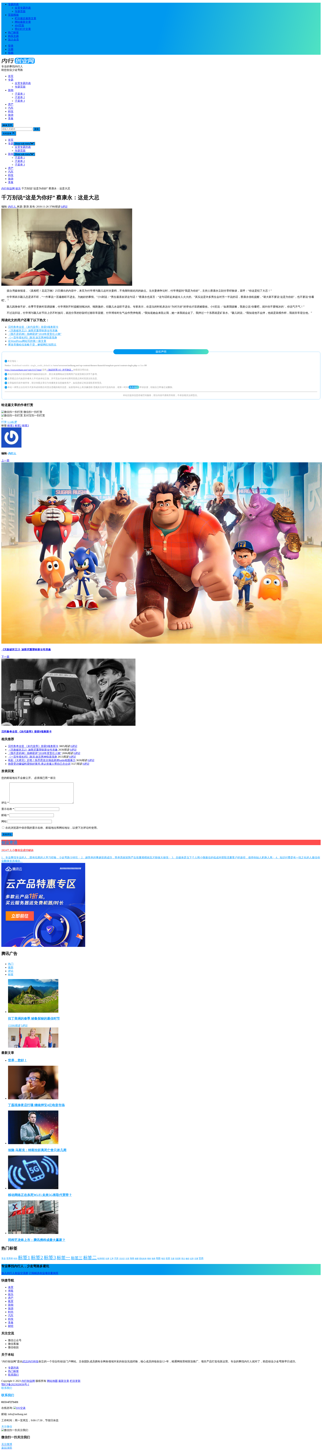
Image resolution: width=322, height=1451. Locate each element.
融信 (187, 1258)
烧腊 (137, 1258)
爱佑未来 (143, 1258)
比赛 (107, 1258)
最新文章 (63, 1380)
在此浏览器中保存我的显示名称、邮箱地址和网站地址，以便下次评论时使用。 (52, 827)
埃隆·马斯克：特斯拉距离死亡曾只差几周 (37, 1150)
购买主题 (13, 36)
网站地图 (52, 1380)
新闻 (10, 90)
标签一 (63, 1257)
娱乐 (18, 188)
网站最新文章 (23, 21)
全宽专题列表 (23, 7)
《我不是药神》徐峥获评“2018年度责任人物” (34, 334)
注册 (10, 49)
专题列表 (13, 4)
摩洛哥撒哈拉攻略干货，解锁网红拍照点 (32, 344)
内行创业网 (8, 188)
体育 (10, 1287)
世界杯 (9, 1258)
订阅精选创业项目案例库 (43, 1273)
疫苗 (168, 1258)
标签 (10, 974)
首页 (10, 76)
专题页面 (20, 11)
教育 (10, 1301)
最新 (10, 967)
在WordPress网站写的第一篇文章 (27, 341)
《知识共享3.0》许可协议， (59, 369)
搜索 (36, 129)
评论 (5, 802)
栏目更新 (75, 1380)
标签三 (77, 1258)
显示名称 (7, 809)
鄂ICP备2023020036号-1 (15, 1384)
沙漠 (127, 1258)
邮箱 (5, 815)
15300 (14, 1025)
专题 (10, 79)
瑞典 (153, 1258)
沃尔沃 (122, 1258)
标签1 (10, 425)
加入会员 (13, 39)
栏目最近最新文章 (25, 18)
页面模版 (13, 14)
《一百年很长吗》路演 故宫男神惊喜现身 (32, 337)
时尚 (15, 1258)
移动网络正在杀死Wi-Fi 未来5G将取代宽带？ (40, 1195)
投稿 (10, 52)
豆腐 (196, 1258)
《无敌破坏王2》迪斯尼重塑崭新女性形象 (33, 330)
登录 (10, 45)
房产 (10, 104)
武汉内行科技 (30, 1361)
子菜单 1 (20, 93)
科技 (10, 111)
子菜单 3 (20, 100)
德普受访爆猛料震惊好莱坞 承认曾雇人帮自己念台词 (39, 763)
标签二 (90, 1257)
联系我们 (133, 387)
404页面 (19, 25)
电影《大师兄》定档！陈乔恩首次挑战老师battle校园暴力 (41, 760)
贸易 (201, 1258)
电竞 (163, 1258)
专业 (3, 1258)
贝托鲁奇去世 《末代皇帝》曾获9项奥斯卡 (33, 327)
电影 (158, 1258)
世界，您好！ (17, 1060)
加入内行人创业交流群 (14, 1273)
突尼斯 (178, 1258)
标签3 (25, 425)
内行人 (12, 206)
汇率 (112, 1258)
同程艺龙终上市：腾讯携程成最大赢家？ (36, 1240)
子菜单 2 (20, 97)
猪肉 (149, 1258)
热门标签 (13, 32)
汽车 (10, 107)
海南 (132, 1258)
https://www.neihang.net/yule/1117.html (23, 369)
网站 (4, 821)
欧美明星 (101, 1258)
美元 (183, 1258)
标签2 (18, 425)
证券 (192, 1258)
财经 (10, 1326)
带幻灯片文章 (23, 29)
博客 (10, 1290)
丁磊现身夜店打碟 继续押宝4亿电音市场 (36, 1105)
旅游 (10, 114)
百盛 (172, 1258)
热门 (10, 963)
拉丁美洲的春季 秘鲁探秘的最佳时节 (34, 1018)
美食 (10, 118)
